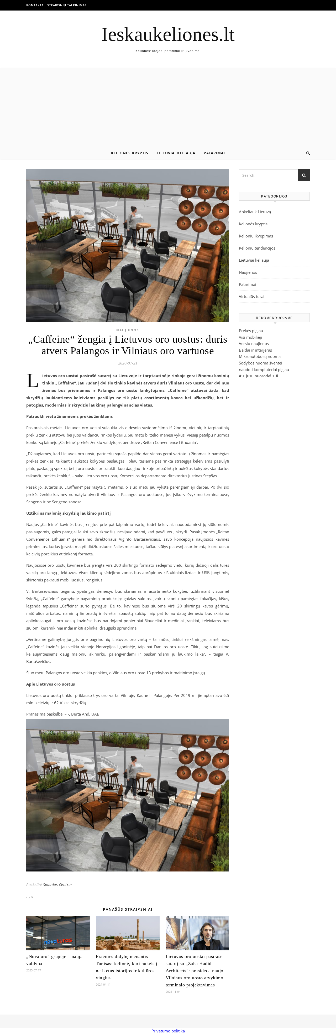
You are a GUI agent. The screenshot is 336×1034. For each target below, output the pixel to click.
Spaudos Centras (58, 884)
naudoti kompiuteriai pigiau (264, 369)
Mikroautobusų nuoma (260, 356)
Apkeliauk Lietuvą (255, 211)
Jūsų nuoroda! (258, 375)
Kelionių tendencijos (257, 248)
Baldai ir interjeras (255, 350)
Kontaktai (35, 5)
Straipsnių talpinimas (67, 5)
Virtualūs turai (251, 296)
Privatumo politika (168, 1030)
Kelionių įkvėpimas (256, 236)
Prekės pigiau (251, 330)
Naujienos (127, 330)
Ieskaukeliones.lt (168, 34)
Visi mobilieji (250, 337)
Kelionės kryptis (129, 152)
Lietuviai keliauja (176, 152)
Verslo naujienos (254, 343)
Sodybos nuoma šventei (260, 363)
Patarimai (214, 152)
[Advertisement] (168, 108)
